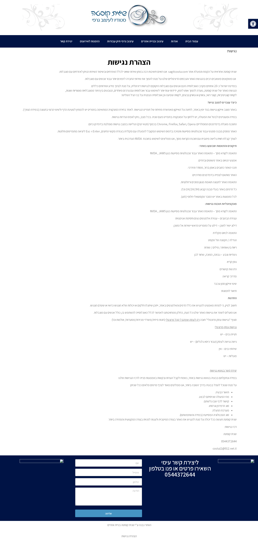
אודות (174, 41)
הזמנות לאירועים (90, 41)
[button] (253, 24)
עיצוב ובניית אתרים (152, 41)
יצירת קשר (66, 41)
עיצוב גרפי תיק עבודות (120, 41)
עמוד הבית (191, 41)
